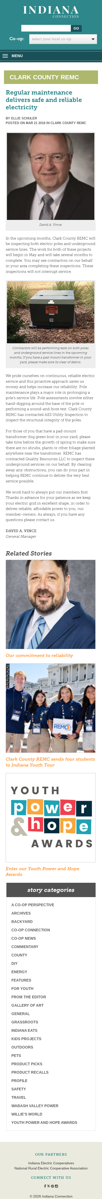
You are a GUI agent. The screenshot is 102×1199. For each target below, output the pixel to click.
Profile (19, 1081)
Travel (18, 1097)
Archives (21, 913)
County (19, 955)
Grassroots (24, 1022)
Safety (18, 1089)
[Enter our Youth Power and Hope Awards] (51, 819)
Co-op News (23, 938)
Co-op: (16, 38)
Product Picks (26, 1064)
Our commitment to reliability (39, 655)
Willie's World (26, 1114)
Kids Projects (26, 1039)
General (20, 1014)
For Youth (22, 988)
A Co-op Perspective (32, 905)
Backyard (22, 922)
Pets (16, 1055)
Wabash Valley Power (34, 1106)
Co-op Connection (30, 930)
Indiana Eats (24, 1030)
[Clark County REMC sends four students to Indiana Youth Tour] (51, 709)
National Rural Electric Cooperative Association (51, 1168)
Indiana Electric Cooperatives (51, 1163)
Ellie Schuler (24, 118)
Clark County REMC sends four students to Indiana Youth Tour (50, 762)
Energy (19, 972)
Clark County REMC (68, 123)
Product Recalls (30, 1072)
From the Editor (28, 997)
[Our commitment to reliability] (51, 606)
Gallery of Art (27, 1005)
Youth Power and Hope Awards (44, 1122)
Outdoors (22, 1047)
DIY (14, 963)
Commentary (24, 947)
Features (21, 980)
